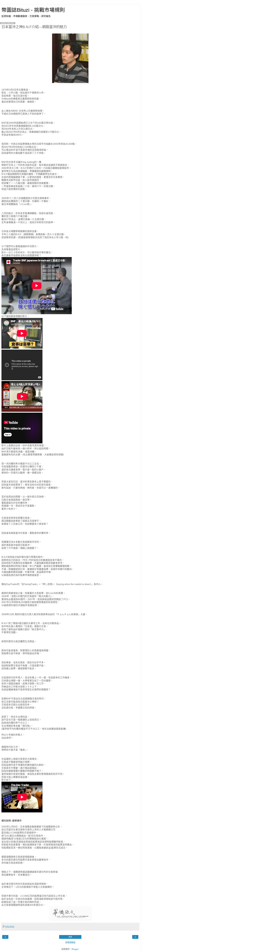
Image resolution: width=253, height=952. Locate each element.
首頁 (70, 937)
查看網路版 (70, 942)
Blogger (75, 949)
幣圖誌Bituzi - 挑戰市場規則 (33, 10)
